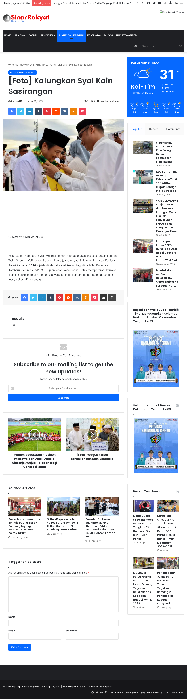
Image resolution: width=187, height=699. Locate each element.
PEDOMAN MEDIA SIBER (124, 692)
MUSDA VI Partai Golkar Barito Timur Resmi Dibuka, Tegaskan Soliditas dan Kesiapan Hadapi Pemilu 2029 (142, 588)
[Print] (112, 297)
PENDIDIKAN (48, 35)
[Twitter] (20, 111)
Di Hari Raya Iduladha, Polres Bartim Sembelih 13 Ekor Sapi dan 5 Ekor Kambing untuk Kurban (62, 524)
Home (7, 35)
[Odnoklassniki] (73, 111)
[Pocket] (82, 111)
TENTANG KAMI (174, 692)
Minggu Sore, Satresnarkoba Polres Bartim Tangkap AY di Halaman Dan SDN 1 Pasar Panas (143, 527)
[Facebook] (12, 111)
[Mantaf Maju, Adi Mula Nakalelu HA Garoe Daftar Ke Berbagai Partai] (143, 275)
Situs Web (71, 630)
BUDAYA (109, 35)
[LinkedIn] (29, 111)
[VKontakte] (64, 111)
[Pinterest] (47, 111)
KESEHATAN (94, 35)
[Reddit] (56, 111)
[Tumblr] (38, 111)
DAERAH (33, 35)
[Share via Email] (103, 297)
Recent (153, 129)
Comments (173, 129)
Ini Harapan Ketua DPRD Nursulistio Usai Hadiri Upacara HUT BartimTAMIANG (167, 250)
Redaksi (15, 101)
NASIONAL (20, 35)
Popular (136, 129)
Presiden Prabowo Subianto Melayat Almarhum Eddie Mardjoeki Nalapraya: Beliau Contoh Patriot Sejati (100, 527)
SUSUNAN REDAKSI (152, 692)
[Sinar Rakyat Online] (31, 18)
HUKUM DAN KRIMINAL (71, 35)
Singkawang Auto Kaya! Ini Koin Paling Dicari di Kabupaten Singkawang (165, 152)
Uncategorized (126, 35)
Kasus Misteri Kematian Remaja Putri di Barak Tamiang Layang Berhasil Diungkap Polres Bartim (24, 526)
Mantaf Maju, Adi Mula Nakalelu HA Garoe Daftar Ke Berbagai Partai (167, 277)
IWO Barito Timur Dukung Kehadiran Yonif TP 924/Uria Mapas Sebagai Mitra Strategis (167, 181)
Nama (11, 616)
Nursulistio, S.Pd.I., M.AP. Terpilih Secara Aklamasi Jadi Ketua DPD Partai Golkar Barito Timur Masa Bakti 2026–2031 (167, 531)
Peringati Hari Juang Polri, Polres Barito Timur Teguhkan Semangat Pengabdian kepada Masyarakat (166, 588)
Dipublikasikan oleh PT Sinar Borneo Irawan (87, 686)
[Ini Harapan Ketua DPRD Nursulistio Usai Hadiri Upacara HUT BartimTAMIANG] (143, 246)
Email (11, 630)
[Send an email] (21, 101)
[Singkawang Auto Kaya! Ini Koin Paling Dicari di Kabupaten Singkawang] (143, 147)
